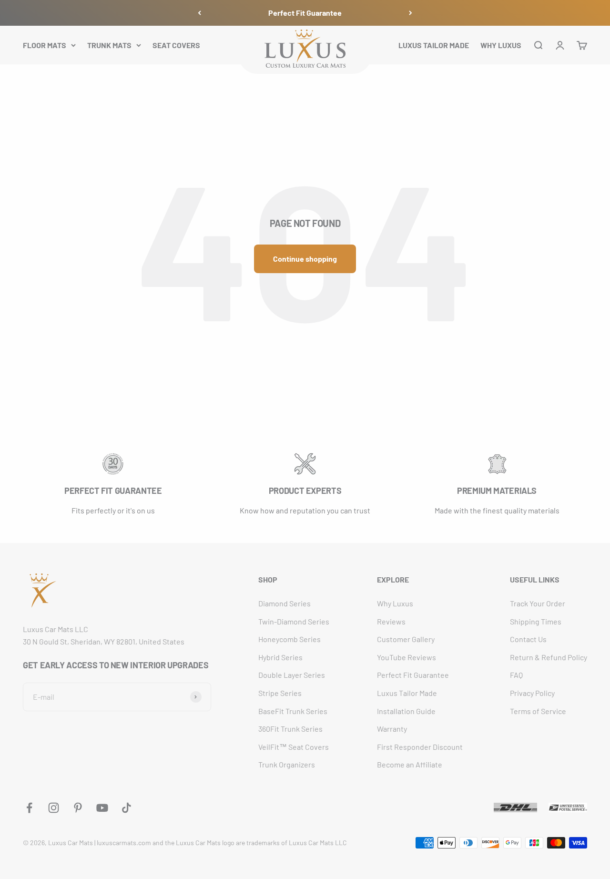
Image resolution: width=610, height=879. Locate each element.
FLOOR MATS (44, 44)
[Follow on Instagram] (53, 807)
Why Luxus (395, 603)
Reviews (391, 621)
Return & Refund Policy (548, 657)
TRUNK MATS (109, 44)
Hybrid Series (280, 657)
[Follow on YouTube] (102, 807)
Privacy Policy (532, 692)
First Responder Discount (420, 746)
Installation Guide (406, 710)
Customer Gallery (406, 639)
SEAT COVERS (176, 44)
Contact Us (528, 639)
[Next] (410, 13)
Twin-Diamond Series (293, 621)
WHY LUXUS (500, 44)
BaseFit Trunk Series (292, 710)
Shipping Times (535, 621)
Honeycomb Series (289, 639)
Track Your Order (537, 603)
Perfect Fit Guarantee (305, 12)
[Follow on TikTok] (126, 807)
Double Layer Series (291, 674)
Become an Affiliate (409, 764)
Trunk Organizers (286, 764)
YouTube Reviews (406, 657)
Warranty (392, 728)
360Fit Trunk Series (290, 728)
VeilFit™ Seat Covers (293, 746)
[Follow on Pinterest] (77, 807)
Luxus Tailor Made (407, 692)
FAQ (516, 674)
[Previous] (199, 13)
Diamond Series (284, 603)
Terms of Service (538, 710)
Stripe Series (280, 692)
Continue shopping (305, 258)
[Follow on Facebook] (29, 807)
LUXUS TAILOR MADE (433, 44)
